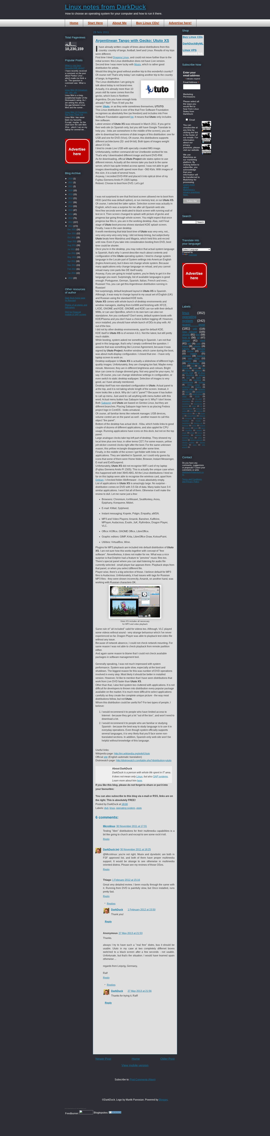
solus (200, 437)
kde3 (200, 366)
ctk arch (198, 399)
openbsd (197, 380)
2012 (70, 222)
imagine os (198, 423)
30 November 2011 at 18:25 (135, 849)
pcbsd (192, 433)
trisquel (184, 440)
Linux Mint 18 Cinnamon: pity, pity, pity (76, 91)
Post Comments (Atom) (142, 1079)
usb (195, 328)
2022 (70, 182)
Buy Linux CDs (193, 37)
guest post (193, 324)
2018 (70, 198)
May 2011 (72, 257)
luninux (202, 425)
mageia (193, 353)
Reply (106, 839)
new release (189, 332)
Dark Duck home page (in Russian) (75, 299)
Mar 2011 (72, 265)
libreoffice (190, 375)
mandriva (201, 356)
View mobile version (135, 1065)
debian (186, 340)
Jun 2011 (72, 253)
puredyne (185, 435)
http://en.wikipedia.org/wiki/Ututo (132, 753)
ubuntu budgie (188, 442)
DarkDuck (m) (111, 849)
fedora (185, 346)
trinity (197, 396)
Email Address (191, 82)
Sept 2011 (72, 241)
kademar (185, 425)
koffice (185, 380)
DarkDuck (117, 909)
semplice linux (187, 437)
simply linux (197, 394)
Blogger (163, 1099)
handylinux (186, 423)
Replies (111, 903)
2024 (70, 178)
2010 (70, 278)
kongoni (185, 406)
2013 (70, 218)
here (139, 780)
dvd (106, 808)
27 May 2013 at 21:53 (130, 933)
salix (187, 394)
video (202, 351)
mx (201, 406)
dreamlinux (186, 401)
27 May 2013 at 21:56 (140, 991)
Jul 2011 (72, 249)
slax (203, 368)
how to (186, 337)
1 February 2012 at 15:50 (141, 909)
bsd (192, 366)
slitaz (184, 396)
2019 (70, 194)
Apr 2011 (72, 261)
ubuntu (186, 334)
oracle (184, 433)
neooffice (188, 430)
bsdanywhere (187, 413)
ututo (139, 808)
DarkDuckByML (193, 43)
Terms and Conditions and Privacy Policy (192, 480)
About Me (119, 23)
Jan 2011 (72, 273)
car (196, 413)
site (106, 757)
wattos (184, 411)
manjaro (188, 392)
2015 (70, 210)
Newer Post (103, 1058)
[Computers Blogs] (115, 1112)
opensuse (186, 356)
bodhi (198, 378)
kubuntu (185, 349)
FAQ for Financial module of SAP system (75, 313)
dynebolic (188, 418)
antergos (199, 411)
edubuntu (198, 401)
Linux (139, 776)
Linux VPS (190, 50)
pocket (190, 351)
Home (74, 23)
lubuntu (185, 368)
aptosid (202, 375)
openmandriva (187, 408)
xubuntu (196, 346)
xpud (191, 411)
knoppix (201, 389)
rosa (184, 366)
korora (194, 425)
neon (203, 428)
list (131, 117)
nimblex (199, 430)
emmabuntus (194, 363)
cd (198, 337)
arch (188, 378)
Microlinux (109, 826)
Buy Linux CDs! (147, 23)
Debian (99, 480)
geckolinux (186, 404)
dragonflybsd (191, 416)
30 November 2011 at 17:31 (131, 826)
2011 (70, 226)
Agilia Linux (193, 385)
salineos (198, 435)
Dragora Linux (121, 57)
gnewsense (198, 404)
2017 (70, 202)
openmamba (187, 382)
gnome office (188, 389)
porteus (202, 382)
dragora (202, 416)
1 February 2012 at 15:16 (126, 880)
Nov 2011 (72, 233)
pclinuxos (186, 361)
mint (202, 340)
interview (201, 349)
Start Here (95, 23)
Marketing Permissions (189, 95)
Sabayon (106, 403)
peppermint (200, 392)
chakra (198, 387)
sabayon (198, 370)
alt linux (201, 373)
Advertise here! (180, 23)
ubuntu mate (187, 373)
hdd (189, 343)
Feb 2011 (72, 269)
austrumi (186, 387)
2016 (70, 206)
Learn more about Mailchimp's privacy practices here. (191, 189)
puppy (195, 368)
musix (196, 428)
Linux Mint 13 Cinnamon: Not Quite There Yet (76, 113)
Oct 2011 (72, 237)
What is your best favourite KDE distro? (74, 66)
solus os (199, 408)
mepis (194, 406)
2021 (70, 186)
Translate (192, 255)
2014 (70, 214)
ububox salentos (196, 440)
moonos (188, 428)
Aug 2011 (72, 245)
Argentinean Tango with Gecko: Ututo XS (132, 40)
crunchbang (186, 399)
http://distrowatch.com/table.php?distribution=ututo (143, 760)
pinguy (200, 433)
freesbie (199, 418)
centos (202, 361)
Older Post (167, 1058)
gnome (198, 420)
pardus (188, 370)
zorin (198, 343)
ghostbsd (185, 420)
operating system (125, 808)
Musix (137, 64)
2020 (70, 190)
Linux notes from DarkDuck (105, 6)
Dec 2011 (72, 229)
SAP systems (160, 776)
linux (112, 808)
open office (193, 358)
